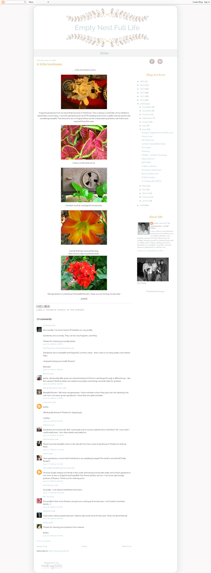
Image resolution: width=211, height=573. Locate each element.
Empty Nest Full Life (161, 223)
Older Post (126, 546)
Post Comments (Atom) (59, 551)
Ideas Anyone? (148, 159)
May (144, 186)
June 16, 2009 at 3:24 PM (53, 344)
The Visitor (146, 147)
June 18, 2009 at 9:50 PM (53, 518)
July (144, 125)
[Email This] (37, 306)
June (144, 129)
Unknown (47, 402)
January (146, 201)
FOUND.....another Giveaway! (154, 155)
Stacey (46, 373)
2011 (142, 96)
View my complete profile (150, 250)
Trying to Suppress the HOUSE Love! (157, 132)
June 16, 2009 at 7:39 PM (53, 398)
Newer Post (42, 546)
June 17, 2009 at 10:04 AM (53, 493)
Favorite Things (55, 310)
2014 (142, 85)
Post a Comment (44, 541)
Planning (146, 151)
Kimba (46, 522)
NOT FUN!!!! (146, 162)
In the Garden (75, 310)
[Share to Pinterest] (48, 306)
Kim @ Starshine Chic (52, 388)
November (147, 111)
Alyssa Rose (48, 439)
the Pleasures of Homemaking (56, 348)
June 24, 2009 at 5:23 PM (53, 536)
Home (104, 53)
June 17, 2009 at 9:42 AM (53, 481)
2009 (142, 104)
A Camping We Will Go (152, 181)
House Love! (147, 136)
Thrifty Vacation (148, 177)
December (147, 107)
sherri (45, 453)
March (145, 193)
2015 (142, 81)
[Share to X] (43, 306)
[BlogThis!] (40, 306)
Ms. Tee (46, 496)
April (144, 189)
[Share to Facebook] (45, 306)
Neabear (47, 511)
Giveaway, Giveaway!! (151, 170)
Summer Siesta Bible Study (153, 144)
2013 (142, 89)
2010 (142, 100)
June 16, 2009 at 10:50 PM (53, 435)
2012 (142, 92)
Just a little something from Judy (56, 468)
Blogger (161, 291)
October (146, 114)
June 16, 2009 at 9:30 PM (53, 421)
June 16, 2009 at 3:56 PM (53, 369)
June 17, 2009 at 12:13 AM (53, 450)
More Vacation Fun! (150, 173)
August (145, 122)
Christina (47, 325)
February (146, 197)
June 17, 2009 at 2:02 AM (53, 464)
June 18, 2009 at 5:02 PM (53, 507)
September (147, 118)
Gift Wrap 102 (148, 140)
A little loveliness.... (150, 166)
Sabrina (46, 425)
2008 (142, 205)
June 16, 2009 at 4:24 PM (53, 384)
